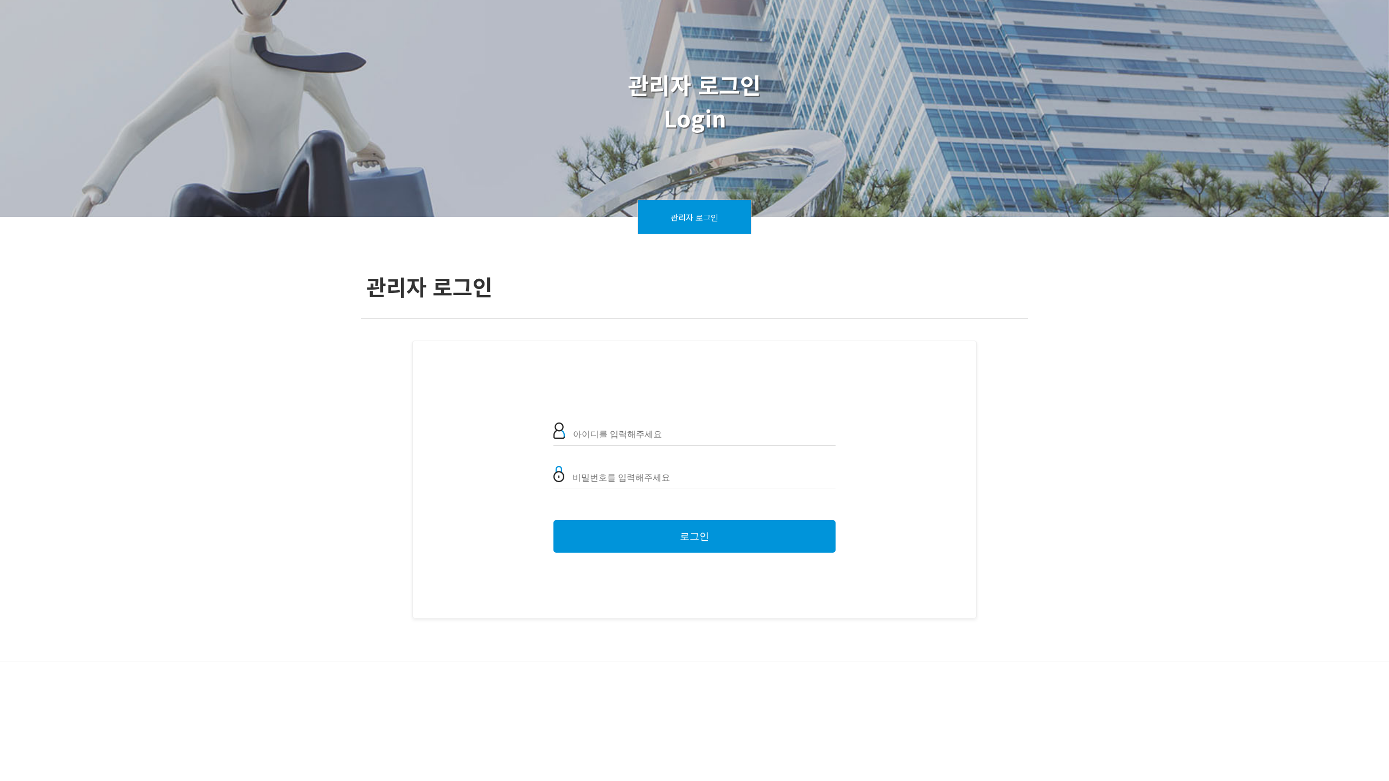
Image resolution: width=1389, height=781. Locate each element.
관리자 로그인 (694, 217)
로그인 (694, 536)
